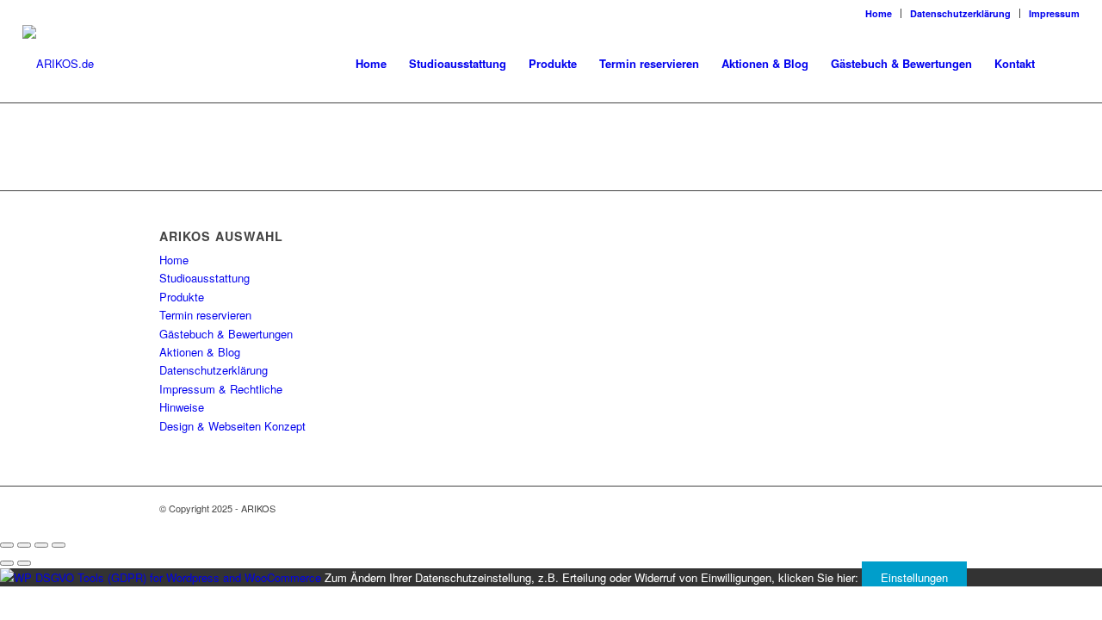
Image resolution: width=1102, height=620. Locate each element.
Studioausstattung (204, 278)
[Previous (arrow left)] (7, 563)
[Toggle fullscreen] (41, 545)
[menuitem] (879, 13)
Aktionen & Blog (199, 352)
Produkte (181, 296)
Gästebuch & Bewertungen (226, 334)
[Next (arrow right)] (24, 563)
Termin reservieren (205, 315)
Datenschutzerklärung (960, 13)
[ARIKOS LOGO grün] (58, 63)
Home (878, 13)
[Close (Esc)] (7, 545)
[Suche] (1063, 63)
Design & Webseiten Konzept (232, 426)
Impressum (1054, 13)
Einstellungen (914, 577)
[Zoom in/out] (58, 545)
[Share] (24, 545)
